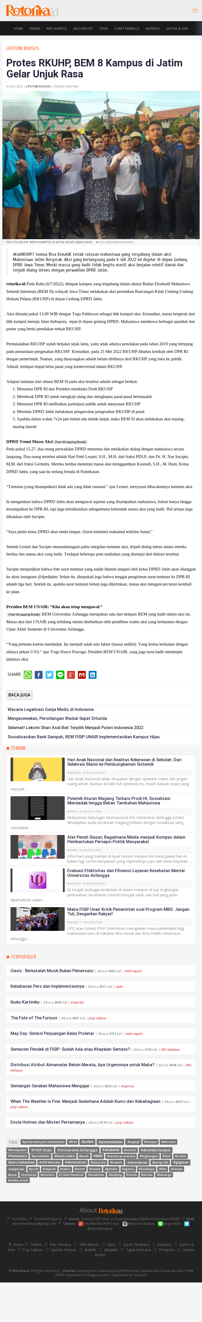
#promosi (47, 1175)
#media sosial (18, 1180)
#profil (33, 1169)
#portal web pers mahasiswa (43, 1142)
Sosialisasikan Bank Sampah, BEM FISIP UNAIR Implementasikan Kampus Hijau (84, 736)
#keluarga (164, 1175)
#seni (166, 1156)
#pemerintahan (110, 1141)
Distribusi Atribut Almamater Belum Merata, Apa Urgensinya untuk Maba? (82, 1064)
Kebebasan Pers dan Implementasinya (47, 986)
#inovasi (130, 1150)
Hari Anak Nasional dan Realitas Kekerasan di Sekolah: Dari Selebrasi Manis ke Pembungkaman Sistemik (124, 762)
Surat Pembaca (126, 28)
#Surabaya (146, 1169)
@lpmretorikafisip (141, 1223)
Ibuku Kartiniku (25, 1002)
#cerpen (177, 1169)
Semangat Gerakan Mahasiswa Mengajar (50, 1085)
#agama (128, 1169)
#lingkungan (149, 1156)
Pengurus (167, 1249)
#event (80, 1169)
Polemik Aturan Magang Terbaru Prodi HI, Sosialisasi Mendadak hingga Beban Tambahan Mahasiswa (118, 801)
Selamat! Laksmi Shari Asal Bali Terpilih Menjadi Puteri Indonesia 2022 (75, 727)
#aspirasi (16, 1168)
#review (94, 1169)
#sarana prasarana (121, 1156)
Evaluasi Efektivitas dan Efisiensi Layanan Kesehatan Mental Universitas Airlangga (126, 873)
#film (162, 1169)
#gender (111, 1169)
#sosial (133, 1141)
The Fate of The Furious (34, 1017)
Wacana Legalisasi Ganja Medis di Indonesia (51, 709)
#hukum (116, 1162)
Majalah (111, 1249)
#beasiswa (98, 1162)
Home (18, 28)
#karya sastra (64, 1156)
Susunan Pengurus (47, 1219)
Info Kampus (56, 28)
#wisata (147, 1175)
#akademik (110, 1150)
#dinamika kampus (155, 1150)
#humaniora (17, 1156)
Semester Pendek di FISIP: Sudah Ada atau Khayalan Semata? (70, 1049)
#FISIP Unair (41, 1150)
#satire (65, 1169)
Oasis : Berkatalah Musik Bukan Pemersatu (52, 970)
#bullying (115, 1175)
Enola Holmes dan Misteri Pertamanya (48, 1122)
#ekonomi (168, 1142)
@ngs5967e (172, 1223)
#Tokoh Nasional (71, 1175)
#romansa (28, 1175)
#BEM (97, 1156)
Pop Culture (33, 1249)
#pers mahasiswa (21, 1162)
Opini (103, 28)
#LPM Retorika (49, 1162)
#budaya (150, 1142)
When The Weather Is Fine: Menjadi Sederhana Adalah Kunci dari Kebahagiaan (85, 1101)
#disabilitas (96, 1175)
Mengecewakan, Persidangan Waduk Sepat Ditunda (57, 718)
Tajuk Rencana (138, 1249)
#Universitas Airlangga (77, 1150)
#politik (88, 1141)
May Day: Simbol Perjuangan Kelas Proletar (52, 1033)
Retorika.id (21, 1271)
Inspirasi (152, 28)
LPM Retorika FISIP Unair (101, 1223)
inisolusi (140, 1275)
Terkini (34, 28)
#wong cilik (160, 1162)
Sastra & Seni (177, 28)
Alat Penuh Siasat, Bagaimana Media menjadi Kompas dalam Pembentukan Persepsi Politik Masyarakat (126, 839)
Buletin (90, 1249)
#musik (131, 1175)
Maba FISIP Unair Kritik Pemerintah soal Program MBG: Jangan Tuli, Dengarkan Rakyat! (128, 912)
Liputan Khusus (38, 86)
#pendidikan (40, 1156)
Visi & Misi (19, 1219)
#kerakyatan (17, 1150)
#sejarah (49, 1169)
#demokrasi (137, 1162)
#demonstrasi (75, 1162)
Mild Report (83, 28)
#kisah (84, 1156)
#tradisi (180, 1156)
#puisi (12, 1175)
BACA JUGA (19, 695)
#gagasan (181, 1162)
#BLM (73, 1142)
